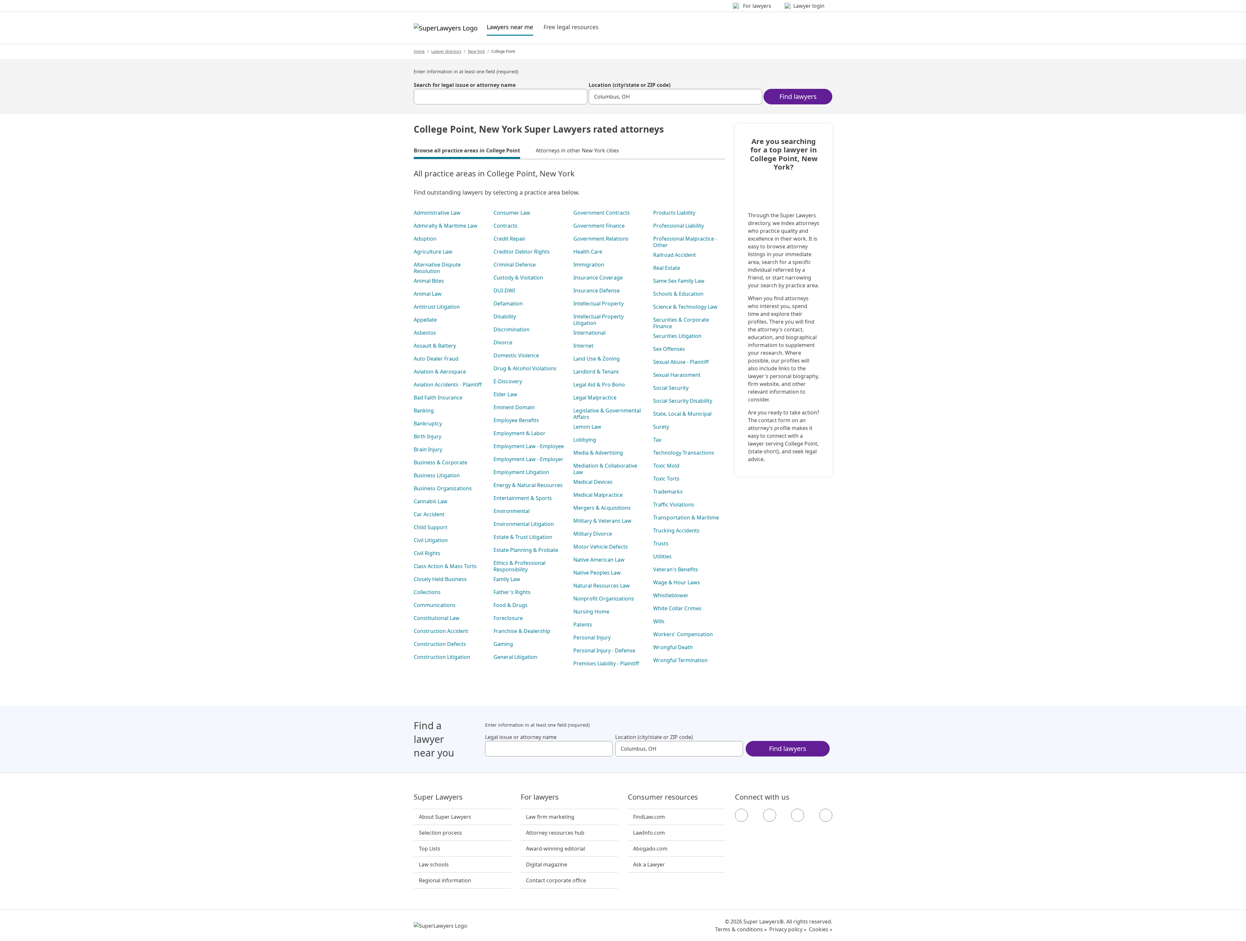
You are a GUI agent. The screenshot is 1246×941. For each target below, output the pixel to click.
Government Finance (599, 225)
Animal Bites (429, 281)
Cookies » (820, 929)
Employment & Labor (519, 433)
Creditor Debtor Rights (522, 251)
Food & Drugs (511, 605)
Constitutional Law (436, 618)
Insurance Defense (596, 290)
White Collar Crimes (677, 608)
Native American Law (599, 559)
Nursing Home (591, 611)
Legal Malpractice (595, 397)
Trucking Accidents (676, 530)
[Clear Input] (579, 97)
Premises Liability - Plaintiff (606, 663)
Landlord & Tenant (596, 371)
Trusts (660, 543)
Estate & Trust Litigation (523, 537)
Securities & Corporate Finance (681, 322)
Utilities (662, 556)
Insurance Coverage (598, 277)
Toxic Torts (666, 478)
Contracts (506, 225)
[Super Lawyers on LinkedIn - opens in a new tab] (825, 815)
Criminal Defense (515, 264)
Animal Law (428, 294)
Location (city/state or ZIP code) (629, 85)
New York (476, 51)
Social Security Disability (682, 401)
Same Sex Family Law (678, 281)
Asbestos (425, 332)
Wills (659, 621)
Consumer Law (512, 212)
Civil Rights (427, 553)
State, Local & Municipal (682, 414)
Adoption (425, 238)
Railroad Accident (674, 255)
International (589, 332)
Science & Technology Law (685, 307)
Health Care (587, 251)
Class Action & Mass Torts (445, 566)
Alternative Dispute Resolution (437, 267)
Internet (583, 345)
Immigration (588, 264)
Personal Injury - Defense (604, 650)
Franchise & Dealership (522, 631)
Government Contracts (601, 212)
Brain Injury (428, 449)
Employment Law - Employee (529, 446)
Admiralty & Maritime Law (445, 225)
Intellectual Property (598, 303)
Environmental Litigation (524, 524)
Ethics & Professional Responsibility (519, 566)
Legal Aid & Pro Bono (599, 384)
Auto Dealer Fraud (436, 358)
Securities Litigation (677, 336)
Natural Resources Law (601, 585)
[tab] (467, 151)
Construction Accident (441, 631)
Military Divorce (592, 533)
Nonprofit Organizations (603, 598)
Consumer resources (663, 797)
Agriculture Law (433, 251)
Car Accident (429, 514)
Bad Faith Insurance (438, 397)
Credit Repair (510, 238)
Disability (505, 316)
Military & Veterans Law (602, 521)
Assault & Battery (435, 345)
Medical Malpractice (598, 495)
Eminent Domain (514, 407)
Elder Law (505, 394)
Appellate (425, 319)
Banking (424, 410)
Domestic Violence (516, 355)
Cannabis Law (430, 501)
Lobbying (584, 439)
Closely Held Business (440, 579)
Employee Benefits (516, 420)
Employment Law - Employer (528, 459)
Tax (657, 439)
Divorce (503, 342)
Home (419, 51)
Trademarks (668, 491)
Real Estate (666, 268)
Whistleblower (671, 595)
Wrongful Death (673, 647)
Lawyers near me (510, 27)
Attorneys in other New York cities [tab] (577, 150)
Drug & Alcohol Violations (525, 368)
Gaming (503, 644)
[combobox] (500, 96)
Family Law (507, 579)
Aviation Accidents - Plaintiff (448, 384)
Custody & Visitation (518, 277)
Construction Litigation (442, 657)
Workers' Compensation (683, 634)
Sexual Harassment (677, 375)
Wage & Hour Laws (676, 582)
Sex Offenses (669, 349)
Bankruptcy (428, 423)
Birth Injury (427, 436)
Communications (435, 605)
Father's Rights (512, 592)
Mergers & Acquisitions (602, 508)
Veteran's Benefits (675, 569)
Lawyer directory (446, 51)
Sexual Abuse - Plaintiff (681, 362)
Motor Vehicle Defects (600, 546)
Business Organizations (443, 488)
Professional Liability (678, 225)
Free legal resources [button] (571, 27)
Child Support (430, 527)
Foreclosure (508, 618)
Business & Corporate (440, 462)
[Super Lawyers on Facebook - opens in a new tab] (741, 815)
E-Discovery (508, 381)
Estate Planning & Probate (526, 550)
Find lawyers (798, 96)
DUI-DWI (504, 290)
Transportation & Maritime (686, 517)
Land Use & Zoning (596, 358)
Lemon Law (587, 426)
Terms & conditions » (741, 929)
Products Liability (674, 212)
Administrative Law (437, 212)
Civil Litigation (431, 540)
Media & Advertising (598, 452)
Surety (661, 426)
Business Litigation (437, 475)
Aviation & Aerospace (440, 371)
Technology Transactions (683, 452)
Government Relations (601, 238)
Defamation (508, 303)
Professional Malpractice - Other (685, 241)
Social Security (671, 388)
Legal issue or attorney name (520, 737)
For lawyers (540, 797)
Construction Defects (440, 644)
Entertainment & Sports (523, 498)
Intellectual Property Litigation (598, 319)
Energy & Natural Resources (528, 485)
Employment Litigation (521, 472)
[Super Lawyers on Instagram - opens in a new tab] (769, 815)
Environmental (512, 511)
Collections (427, 592)
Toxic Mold (666, 465)
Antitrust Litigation (437, 307)
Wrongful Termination (680, 660)
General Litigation (515, 657)
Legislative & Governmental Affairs (607, 413)
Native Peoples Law (597, 572)
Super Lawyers (438, 797)
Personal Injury (592, 637)
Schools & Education (678, 294)
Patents (582, 624)
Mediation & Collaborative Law (605, 468)
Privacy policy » (787, 929)
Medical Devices (593, 482)
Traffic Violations (673, 504)
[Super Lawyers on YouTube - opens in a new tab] (797, 815)
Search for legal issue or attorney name (465, 85)
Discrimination (512, 329)
